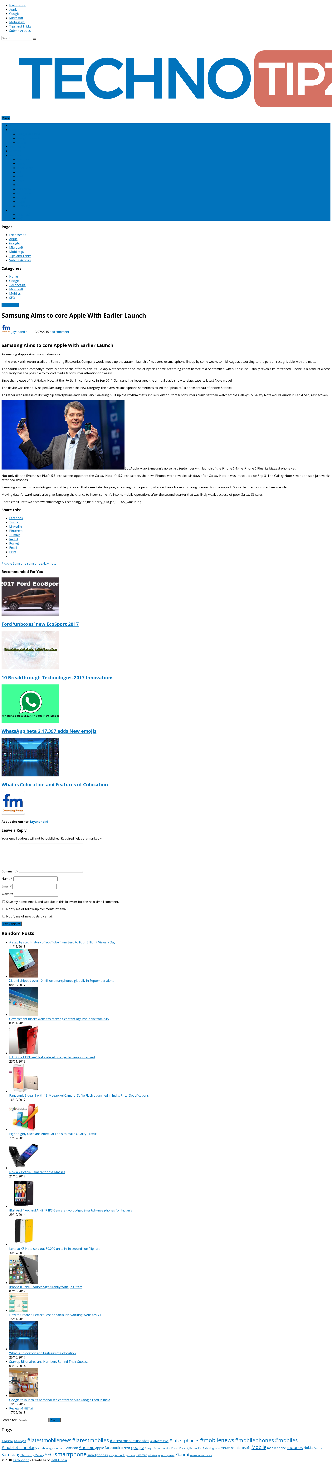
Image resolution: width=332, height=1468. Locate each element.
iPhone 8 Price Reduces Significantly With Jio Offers (45, 1287)
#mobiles (286, 1440)
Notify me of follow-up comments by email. (37, 909)
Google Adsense (28, 134)
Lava (195, 1448)
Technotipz (17, 147)
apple (99, 1447)
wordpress (167, 1455)
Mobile (258, 1447)
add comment (59, 332)
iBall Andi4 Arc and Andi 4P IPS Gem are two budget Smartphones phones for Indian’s (70, 1210)
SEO (12, 210)
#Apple (7, 563)
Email (7, 886)
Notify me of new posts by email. (29, 916)
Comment (10, 871)
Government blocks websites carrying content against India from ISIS (59, 1019)
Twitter (141, 1455)
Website (7, 894)
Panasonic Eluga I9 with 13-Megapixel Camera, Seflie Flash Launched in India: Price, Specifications (79, 1095)
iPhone (174, 1448)
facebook (112, 1447)
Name (7, 878)
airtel (63, 1448)
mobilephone (276, 1448)
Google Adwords (29, 138)
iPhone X (183, 1448)
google (137, 1447)
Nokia (21, 197)
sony (112, 1455)
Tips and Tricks (20, 26)
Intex (20, 180)
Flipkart (125, 1448)
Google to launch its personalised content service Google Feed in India (59, 1400)
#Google (20, 1441)
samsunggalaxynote (41, 563)
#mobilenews (217, 1440)
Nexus (21, 142)
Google (14, 14)
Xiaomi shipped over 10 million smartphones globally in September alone (61, 980)
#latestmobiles (90, 1440)
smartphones (97, 1455)
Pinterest (23, 214)
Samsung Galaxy (32, 1455)
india (167, 1448)
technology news (125, 1455)
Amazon (23, 159)
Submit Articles (20, 30)
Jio (190, 1448)
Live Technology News (209, 1448)
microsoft (242, 1447)
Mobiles (15, 155)
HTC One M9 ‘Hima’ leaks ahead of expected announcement (52, 1057)
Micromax (24, 189)
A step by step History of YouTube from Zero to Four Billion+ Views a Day (62, 942)
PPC (20, 218)
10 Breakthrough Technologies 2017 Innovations (58, 677)
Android (87, 1447)
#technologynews (48, 1448)
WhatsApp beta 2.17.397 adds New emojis (49, 731)
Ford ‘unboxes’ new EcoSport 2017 (40, 624)
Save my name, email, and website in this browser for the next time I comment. (62, 902)
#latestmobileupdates (129, 1440)
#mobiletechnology (19, 1447)
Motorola (24, 193)
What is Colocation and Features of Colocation (55, 784)
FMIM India (59, 1460)
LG (19, 185)
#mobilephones (254, 1440)
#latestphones (184, 1440)
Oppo (21, 202)
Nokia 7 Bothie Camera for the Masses (37, 1172)
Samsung (23, 206)
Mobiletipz (17, 22)
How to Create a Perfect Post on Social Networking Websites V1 (55, 1315)
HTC (20, 172)
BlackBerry (25, 168)
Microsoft (16, 18)
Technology (10, 305)
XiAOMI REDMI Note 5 (201, 1455)
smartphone (71, 1454)
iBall (20, 176)
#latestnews (159, 1441)
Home (13, 125)
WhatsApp (154, 1455)
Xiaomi (182, 1454)
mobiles (295, 1447)
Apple (13, 9)
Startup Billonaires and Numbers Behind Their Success (48, 1361)
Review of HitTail (21, 1408)
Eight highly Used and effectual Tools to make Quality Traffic (52, 1134)
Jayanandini (20, 332)
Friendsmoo (17, 5)
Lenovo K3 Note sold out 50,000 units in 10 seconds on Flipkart (54, 1249)
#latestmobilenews (49, 1440)
